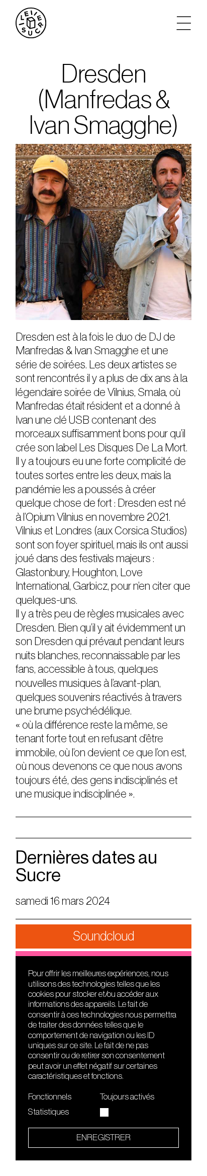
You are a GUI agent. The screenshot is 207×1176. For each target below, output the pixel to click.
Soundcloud (103, 936)
